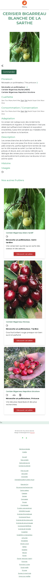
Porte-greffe (24, 567)
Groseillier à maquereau (24, 535)
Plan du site (24, 471)
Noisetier (24, 550)
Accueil (24, 457)
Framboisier (24, 505)
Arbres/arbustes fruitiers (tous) (24, 479)
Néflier (24, 547)
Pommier (24, 561)
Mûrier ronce (24, 544)
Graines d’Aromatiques (24, 514)
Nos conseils (24, 460)
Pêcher (24, 552)
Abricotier (24, 473)
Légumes (24, 538)
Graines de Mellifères (24, 526)
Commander (9, 72)
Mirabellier (24, 541)
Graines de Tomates (24, 529)
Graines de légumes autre (24, 520)
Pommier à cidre (24, 564)
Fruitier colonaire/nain (24, 508)
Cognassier (24, 499)
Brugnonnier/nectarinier (24, 487)
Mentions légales (24, 449)
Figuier (24, 502)
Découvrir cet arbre (24, 254)
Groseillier (24, 532)
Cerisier (24, 496)
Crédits (24, 452)
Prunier (24, 570)
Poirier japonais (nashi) (24, 558)
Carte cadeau (24, 490)
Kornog (32, 432)
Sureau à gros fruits (24, 573)
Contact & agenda (24, 466)
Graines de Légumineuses (24, 523)
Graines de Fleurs (24, 517)
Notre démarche (24, 463)
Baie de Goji (24, 484)
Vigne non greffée (24, 576)
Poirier (24, 555)
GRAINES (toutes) (24, 511)
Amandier (24, 476)
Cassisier (24, 493)
